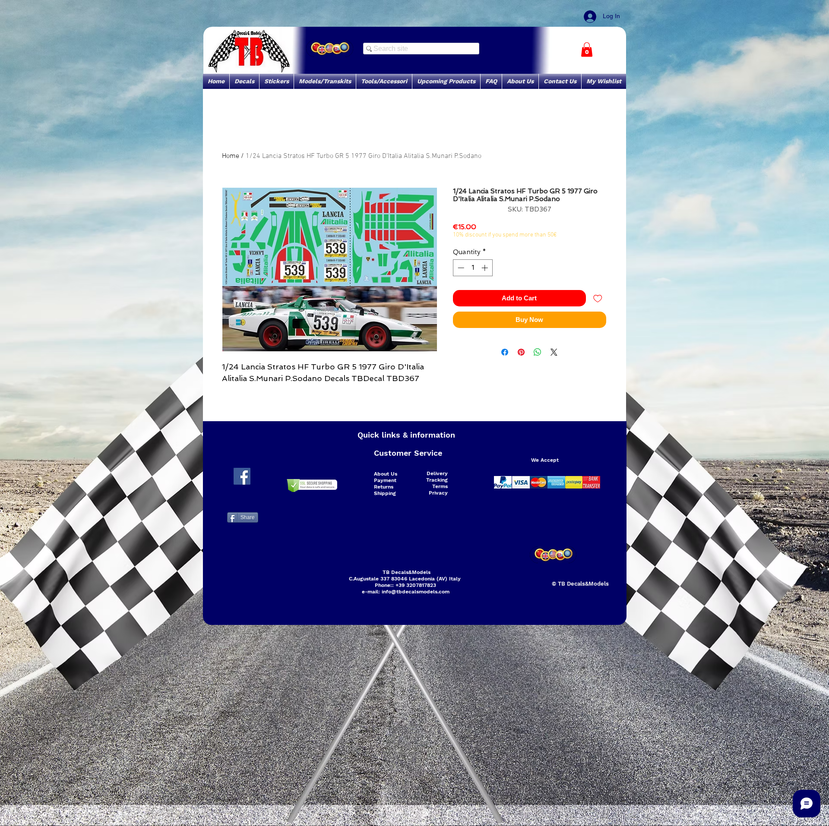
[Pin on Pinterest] (521, 352)
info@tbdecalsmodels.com (415, 592)
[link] (587, 49)
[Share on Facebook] (505, 352)
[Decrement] (460, 268)
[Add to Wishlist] (597, 298)
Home (230, 156)
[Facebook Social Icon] (242, 476)
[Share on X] (554, 352)
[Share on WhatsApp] (537, 352)
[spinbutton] (472, 268)
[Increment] (485, 268)
